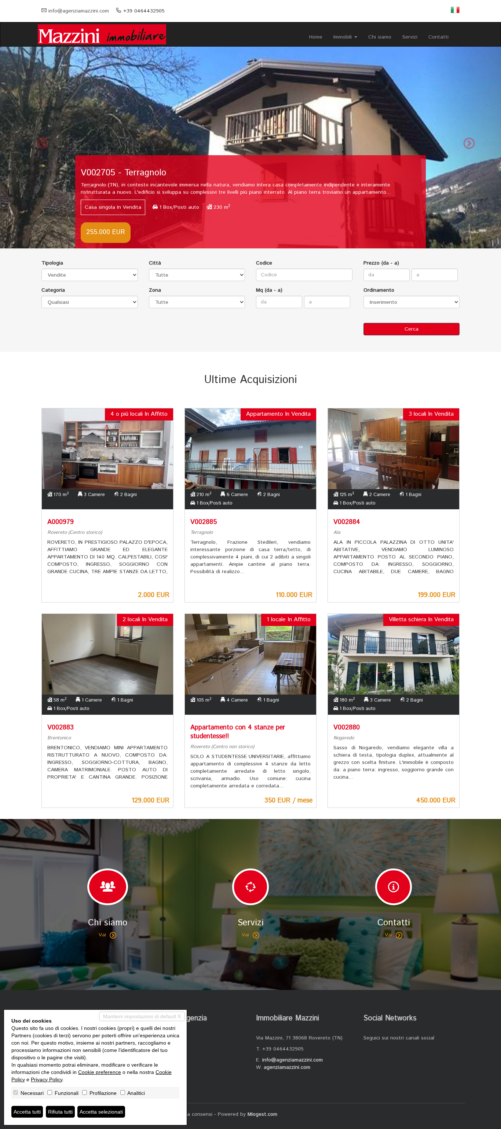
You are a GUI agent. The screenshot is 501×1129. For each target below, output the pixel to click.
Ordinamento (378, 290)
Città (155, 263)
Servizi (409, 37)
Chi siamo (379, 37)
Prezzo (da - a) (381, 263)
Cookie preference (99, 1072)
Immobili (343, 37)
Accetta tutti (27, 1112)
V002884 (346, 522)
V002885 (203, 522)
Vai (102, 935)
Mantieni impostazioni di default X (142, 1016)
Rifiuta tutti (60, 1112)
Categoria (53, 290)
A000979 (60, 522)
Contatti (438, 37)
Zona (155, 290)
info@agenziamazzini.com (78, 11)
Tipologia (52, 263)
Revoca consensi (192, 1114)
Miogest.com (262, 1114)
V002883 (60, 727)
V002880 (346, 727)
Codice (264, 263)
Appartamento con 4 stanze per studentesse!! (237, 732)
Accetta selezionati (101, 1112)
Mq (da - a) (269, 290)
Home (315, 37)
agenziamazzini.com (287, 1067)
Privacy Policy (46, 1079)
